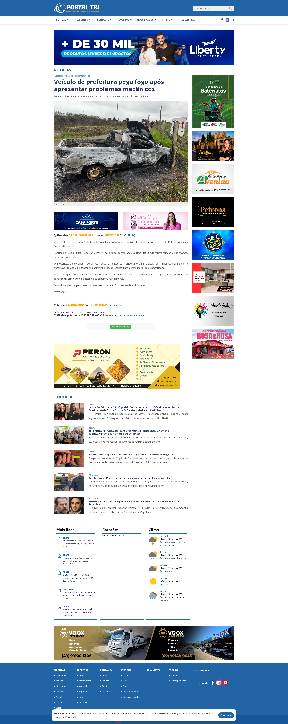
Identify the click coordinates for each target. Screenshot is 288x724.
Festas (126, 680)
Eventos (105, 686)
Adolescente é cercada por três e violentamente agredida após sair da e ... (78, 543)
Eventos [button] (124, 20)
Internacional (62, 686)
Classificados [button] (145, 20)
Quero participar (178, 680)
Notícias (59, 669)
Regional (60, 680)
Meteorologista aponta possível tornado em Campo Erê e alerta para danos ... (77, 612)
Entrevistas (61, 675)
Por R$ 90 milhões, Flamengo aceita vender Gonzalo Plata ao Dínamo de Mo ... (79, 595)
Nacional (83, 686)
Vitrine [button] (166, 20)
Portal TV (106, 669)
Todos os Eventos (131, 691)
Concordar (226, 715)
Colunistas (188, 20)
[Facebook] (213, 682)
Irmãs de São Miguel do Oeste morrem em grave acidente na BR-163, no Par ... (78, 578)
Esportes (82, 669)
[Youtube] (225, 682)
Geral (58, 707)
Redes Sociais (200, 670)
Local (81, 697)
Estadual (83, 702)
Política (59, 702)
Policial (59, 697)
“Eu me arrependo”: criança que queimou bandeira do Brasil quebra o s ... (77, 560)
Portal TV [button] (103, 20)
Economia (60, 691)
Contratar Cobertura (132, 697)
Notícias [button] (61, 20)
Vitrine (125, 675)
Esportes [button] (82, 20)
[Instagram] (219, 682)
